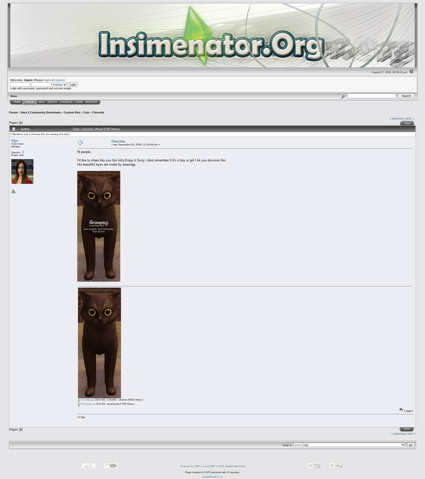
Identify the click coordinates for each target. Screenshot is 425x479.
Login (79, 102)
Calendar (66, 102)
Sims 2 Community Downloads (41, 112)
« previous (397, 118)
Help (42, 102)
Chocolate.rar (88, 403)
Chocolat (98, 112)
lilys (14, 140)
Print (407, 123)
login (47, 80)
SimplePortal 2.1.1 (212, 476)
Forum (29, 102)
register (60, 80)
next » (409, 118)
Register (91, 102)
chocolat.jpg (87, 399)
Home (17, 102)
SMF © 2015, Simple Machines (227, 466)
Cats (86, 112)
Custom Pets (72, 112)
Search (52, 102)
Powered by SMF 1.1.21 (194, 466)
